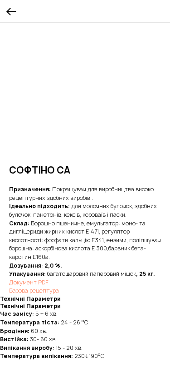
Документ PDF (29, 282)
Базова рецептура (34, 290)
